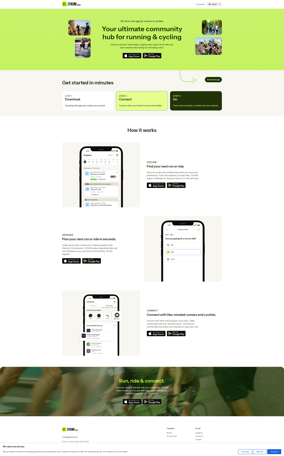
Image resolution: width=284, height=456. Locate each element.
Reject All (259, 452)
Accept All (274, 452)
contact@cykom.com (69, 437)
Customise (245, 452)
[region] (142, 449)
